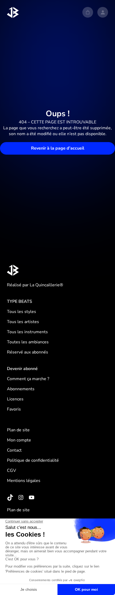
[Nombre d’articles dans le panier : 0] (87, 12)
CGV (11, 470)
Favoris (14, 409)
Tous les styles (21, 312)
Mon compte (19, 440)
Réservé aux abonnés (27, 352)
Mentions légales (23, 481)
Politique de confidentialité (33, 460)
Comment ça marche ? (28, 379)
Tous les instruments (27, 332)
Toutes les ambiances (28, 342)
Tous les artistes (23, 322)
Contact (14, 450)
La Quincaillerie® (46, 285)
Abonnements (20, 389)
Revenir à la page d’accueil (57, 148)
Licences (15, 399)
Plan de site (18, 430)
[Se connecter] (102, 12)
